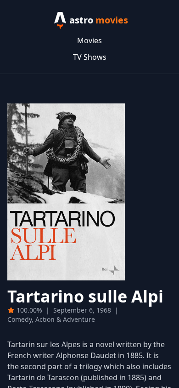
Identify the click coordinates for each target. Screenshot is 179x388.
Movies (89, 40)
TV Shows (89, 57)
